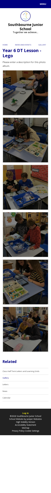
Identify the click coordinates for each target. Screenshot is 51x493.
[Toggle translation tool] (12, 4)
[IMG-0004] (25, 92)
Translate (23, 4)
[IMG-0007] (25, 140)
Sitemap (25, 427)
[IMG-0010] (25, 234)
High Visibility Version (25, 422)
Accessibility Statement (25, 425)
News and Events (23, 45)
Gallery (42, 45)
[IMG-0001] (25, 282)
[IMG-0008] (25, 187)
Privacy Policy (18, 430)
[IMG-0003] (25, 329)
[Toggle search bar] (5, 4)
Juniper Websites (34, 419)
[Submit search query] (34, 3)
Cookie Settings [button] (32, 430)
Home (5, 45)
